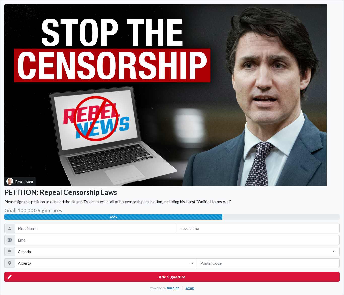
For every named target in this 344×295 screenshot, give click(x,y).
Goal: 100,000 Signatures (33, 210)
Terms (190, 288)
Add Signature (172, 276)
